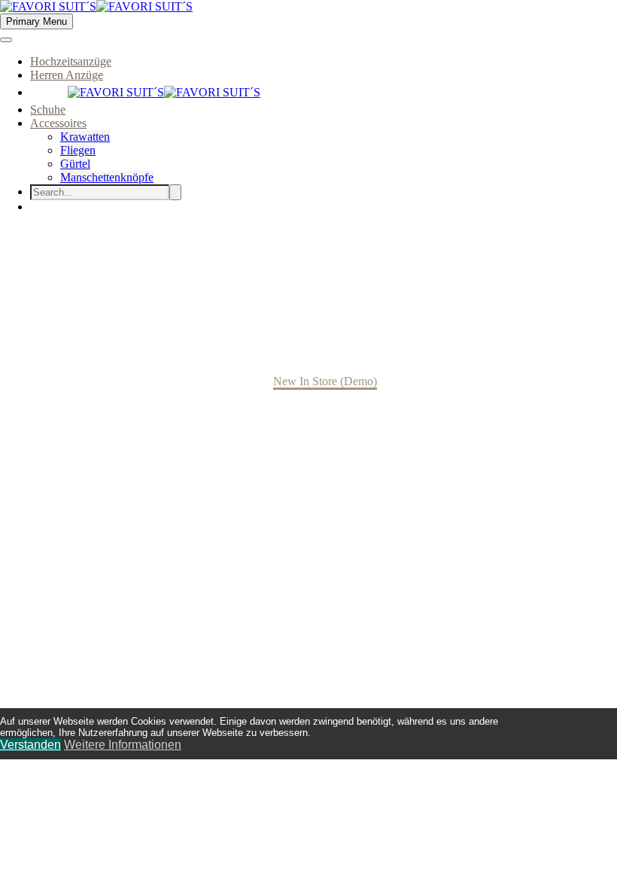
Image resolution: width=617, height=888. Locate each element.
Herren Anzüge (66, 74)
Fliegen (78, 150)
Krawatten (85, 136)
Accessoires (58, 123)
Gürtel (75, 163)
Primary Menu (36, 21)
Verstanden (30, 744)
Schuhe (47, 109)
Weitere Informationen (122, 744)
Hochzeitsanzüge (70, 61)
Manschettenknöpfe (106, 177)
